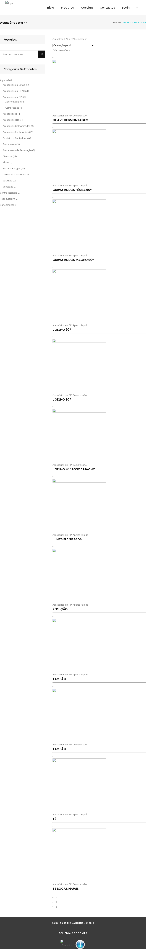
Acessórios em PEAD (14, 91)
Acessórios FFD (11, 119)
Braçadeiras (9, 144)
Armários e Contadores (15, 138)
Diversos (7, 156)
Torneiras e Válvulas (14, 174)
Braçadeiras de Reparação (17, 150)
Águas (3, 80)
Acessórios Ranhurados (16, 132)
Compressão (12, 107)
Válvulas (7, 180)
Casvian (116, 22)
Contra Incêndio (8, 192)
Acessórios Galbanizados (16, 126)
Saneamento (7, 204)
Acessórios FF (10, 113)
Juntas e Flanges (11, 168)
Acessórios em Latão (14, 84)
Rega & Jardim (7, 198)
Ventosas (8, 186)
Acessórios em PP (12, 97)
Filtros (6, 162)
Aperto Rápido (13, 101)
